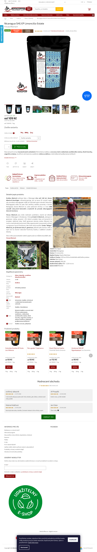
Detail (9, 367)
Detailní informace (9, 158)
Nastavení (24, 547)
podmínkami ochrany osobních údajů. (31, 472)
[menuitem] (5, 15)
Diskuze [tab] (22, 188)
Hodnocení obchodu (48, 381)
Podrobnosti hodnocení (57, 31)
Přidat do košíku (21, 147)
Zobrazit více (48, 417)
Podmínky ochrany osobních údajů (14, 449)
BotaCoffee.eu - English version (48, 531)
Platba (6, 440)
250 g (11, 371)
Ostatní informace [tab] (31, 188)
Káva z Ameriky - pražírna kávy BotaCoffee (23, 276)
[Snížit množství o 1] (11, 148)
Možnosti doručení (32, 141)
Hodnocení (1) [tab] (14, 188)
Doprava (6, 437)
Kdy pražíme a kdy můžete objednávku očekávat (18, 435)
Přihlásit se (10, 476)
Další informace (33, 543)
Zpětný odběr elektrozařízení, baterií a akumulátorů (19, 447)
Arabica (17, 283)
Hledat (59, 9)
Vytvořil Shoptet (88, 548)
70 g (6, 371)
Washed (17, 297)
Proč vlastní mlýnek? (10, 445)
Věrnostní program (9, 433)
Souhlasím (73, 540)
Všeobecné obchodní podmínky (13, 452)
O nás (6, 442)
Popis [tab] (7, 188)
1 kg (15, 371)
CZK (82, 2)
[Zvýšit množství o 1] (11, 146)
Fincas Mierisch (11, 238)
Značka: (71, 31)
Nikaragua (18, 293)
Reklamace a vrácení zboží (46, 2)
